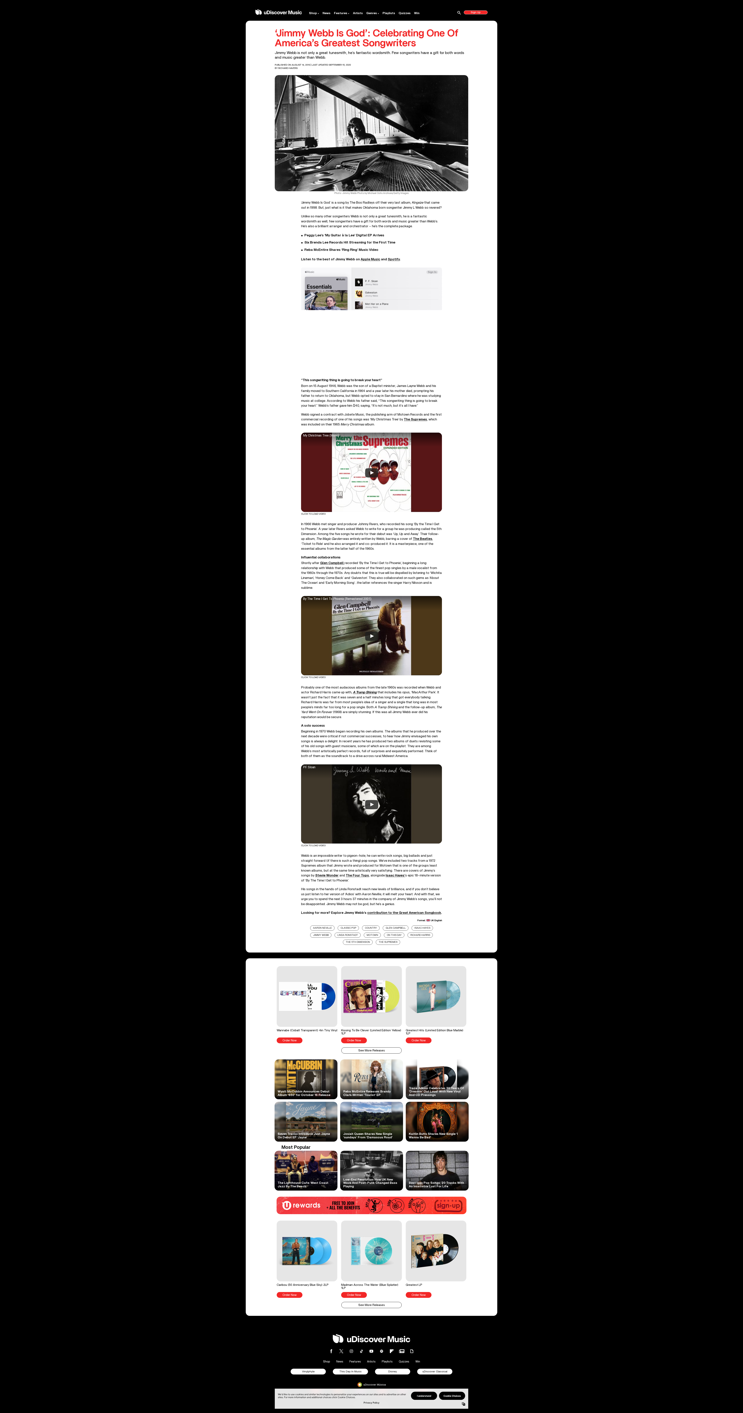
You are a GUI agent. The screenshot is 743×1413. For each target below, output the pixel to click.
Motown (372, 935)
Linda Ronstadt (347, 935)
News (326, 13)
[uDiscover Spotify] (381, 1351)
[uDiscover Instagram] (351, 1351)
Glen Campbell (396, 928)
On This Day (394, 935)
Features (340, 13)
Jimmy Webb (321, 935)
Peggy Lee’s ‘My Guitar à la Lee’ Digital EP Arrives (344, 235)
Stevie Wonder (327, 875)
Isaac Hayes (422, 928)
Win (416, 13)
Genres (371, 13)
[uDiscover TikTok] (361, 1351)
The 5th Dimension (358, 942)
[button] (307, 1004)
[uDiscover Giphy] (411, 1351)
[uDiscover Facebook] (331, 1351)
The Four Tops (357, 875)
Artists (358, 13)
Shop (313, 13)
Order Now (289, 1040)
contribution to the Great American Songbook (404, 912)
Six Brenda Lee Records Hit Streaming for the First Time (349, 242)
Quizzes (405, 13)
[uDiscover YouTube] (371, 1351)
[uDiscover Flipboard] (391, 1351)
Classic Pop (348, 928)
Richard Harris (420, 935)
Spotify (394, 259)
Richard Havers (288, 68)
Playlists (389, 13)
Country (371, 928)
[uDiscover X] (341, 1351)
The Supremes (415, 419)
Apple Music (370, 259)
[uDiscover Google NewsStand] (401, 1351)
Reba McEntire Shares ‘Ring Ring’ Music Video (341, 250)
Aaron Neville (322, 928)
